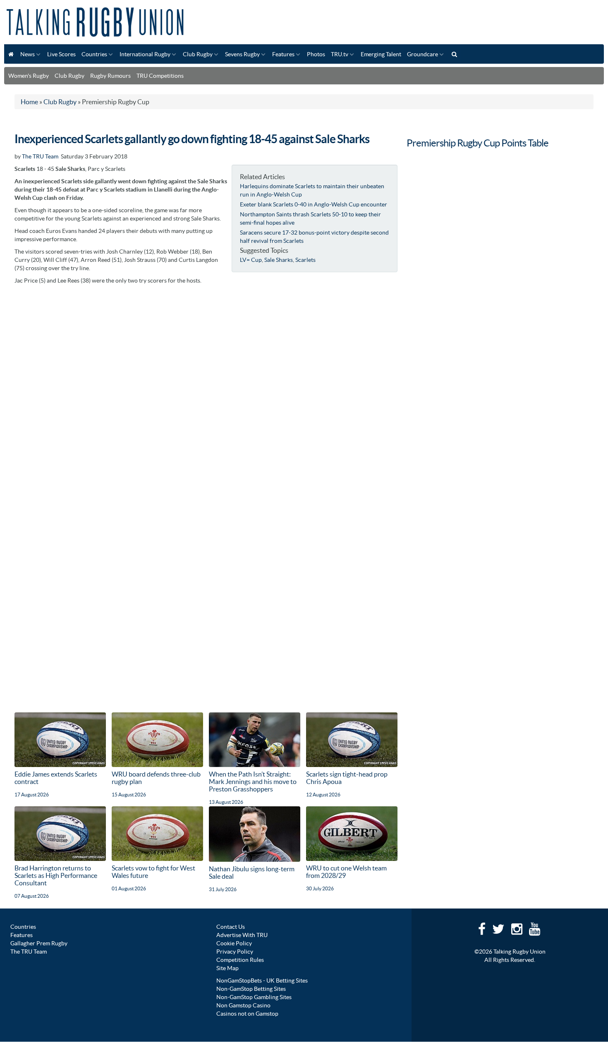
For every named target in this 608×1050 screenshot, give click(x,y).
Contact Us (230, 926)
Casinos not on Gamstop (247, 1013)
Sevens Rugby (242, 54)
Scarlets (305, 260)
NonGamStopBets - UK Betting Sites (262, 980)
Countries (94, 54)
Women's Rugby (28, 75)
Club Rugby (198, 54)
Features (283, 54)
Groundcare (422, 54)
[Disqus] (206, 392)
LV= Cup (251, 260)
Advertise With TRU (242, 935)
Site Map (227, 968)
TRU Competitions (160, 75)
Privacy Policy (234, 951)
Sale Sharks (278, 260)
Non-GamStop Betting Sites (251, 988)
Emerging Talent (381, 54)
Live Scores (61, 54)
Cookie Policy (234, 943)
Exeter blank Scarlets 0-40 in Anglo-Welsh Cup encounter (313, 204)
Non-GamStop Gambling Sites (254, 997)
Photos (316, 54)
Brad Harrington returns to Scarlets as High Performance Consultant (55, 875)
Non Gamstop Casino (243, 1005)
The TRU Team (40, 156)
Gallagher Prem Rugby (38, 943)
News (27, 54)
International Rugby (145, 54)
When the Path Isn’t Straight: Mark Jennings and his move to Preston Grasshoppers (253, 781)
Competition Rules (240, 960)
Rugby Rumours (110, 75)
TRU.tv (339, 54)
